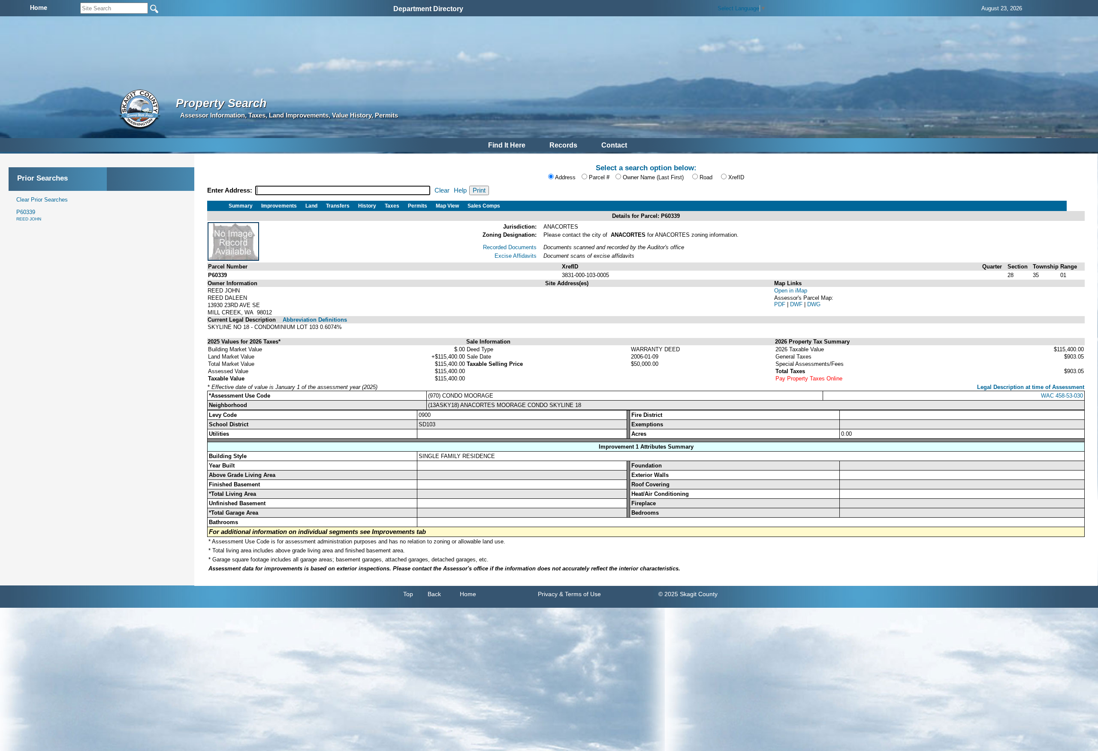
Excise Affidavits (516, 256)
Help (460, 190)
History (367, 206)
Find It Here (506, 145)
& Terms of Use (580, 594)
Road (706, 177)
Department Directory (428, 8)
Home (468, 594)
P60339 (28, 215)
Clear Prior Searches (42, 199)
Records (563, 145)
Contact (614, 145)
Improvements (279, 206)
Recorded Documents (510, 247)
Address (565, 177)
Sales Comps (484, 206)
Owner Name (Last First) (653, 177)
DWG (813, 304)
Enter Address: (230, 190)
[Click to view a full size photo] (233, 259)
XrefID (736, 177)
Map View (447, 206)
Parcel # (599, 177)
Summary (241, 206)
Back (434, 594)
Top (408, 594)
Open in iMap (790, 290)
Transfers (338, 206)
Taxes (392, 206)
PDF (780, 304)
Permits (417, 206)
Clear (441, 190)
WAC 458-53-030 (1062, 395)
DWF (797, 304)
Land (311, 206)
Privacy (548, 594)
